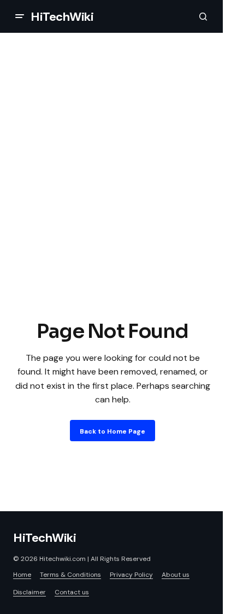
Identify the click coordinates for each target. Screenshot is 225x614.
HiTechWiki (62, 17)
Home (22, 574)
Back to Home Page (112, 431)
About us (176, 574)
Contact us (72, 592)
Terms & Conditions (70, 574)
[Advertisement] (112, 199)
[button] (19, 16)
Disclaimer (29, 592)
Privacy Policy (131, 574)
